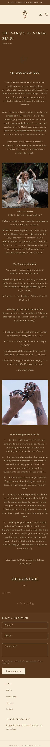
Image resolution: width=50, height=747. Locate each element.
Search (9, 690)
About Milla (11, 697)
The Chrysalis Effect (19, 745)
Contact (9, 709)
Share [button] (8, 592)
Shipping (10, 703)
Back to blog (27, 603)
